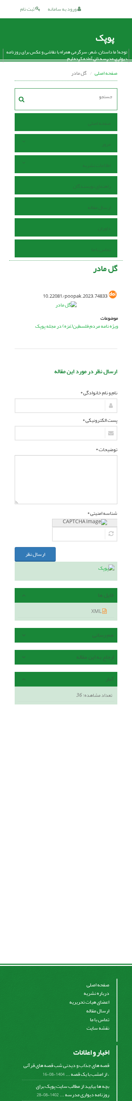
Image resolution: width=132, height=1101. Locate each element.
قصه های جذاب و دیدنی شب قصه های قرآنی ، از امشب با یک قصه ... (66, 1069)
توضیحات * (106, 449)
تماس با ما (101, 249)
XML (96, 611)
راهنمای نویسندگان (92, 186)
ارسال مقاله (99, 207)
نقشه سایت (98, 1028)
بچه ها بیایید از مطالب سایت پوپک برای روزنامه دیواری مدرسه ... (72, 1090)
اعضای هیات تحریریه (89, 1002)
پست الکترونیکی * (99, 420)
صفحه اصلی (106, 73)
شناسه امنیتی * (102, 513)
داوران (104, 228)
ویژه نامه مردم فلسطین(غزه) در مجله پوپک (76, 326)
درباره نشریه (96, 993)
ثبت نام (27, 9)
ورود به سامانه (62, 9)
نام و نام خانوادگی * (98, 393)
